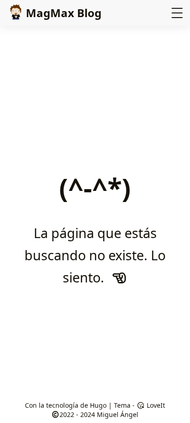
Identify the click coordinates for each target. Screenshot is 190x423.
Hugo (98, 405)
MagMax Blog (63, 12)
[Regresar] (119, 277)
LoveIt (155, 405)
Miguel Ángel (117, 414)
